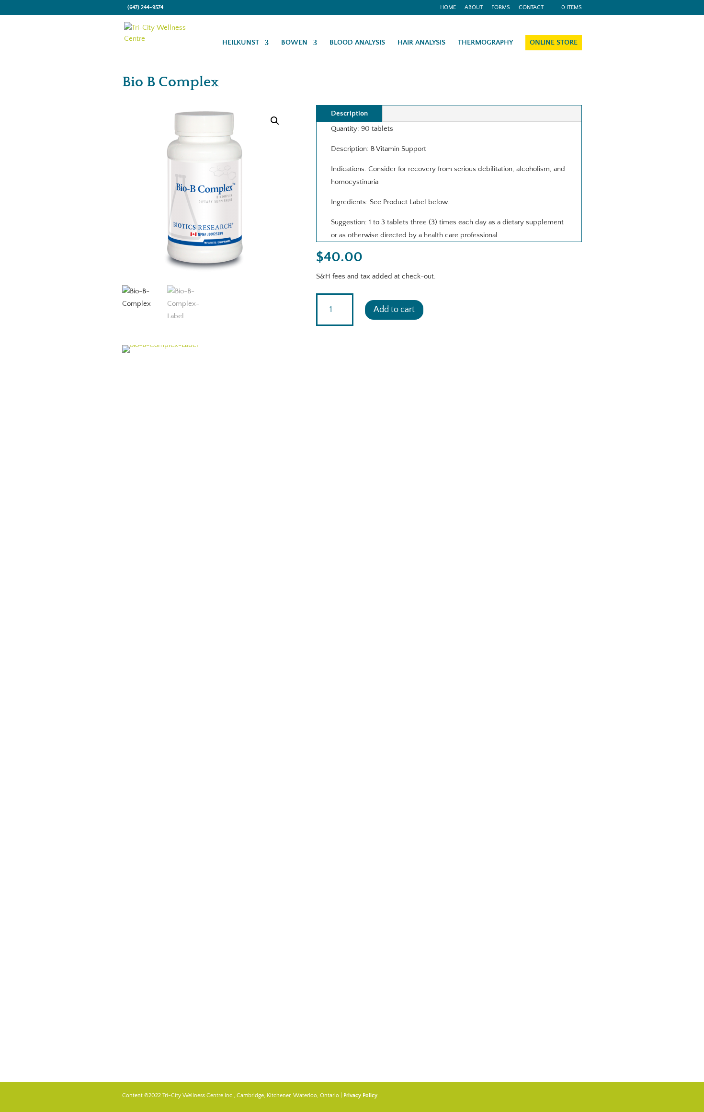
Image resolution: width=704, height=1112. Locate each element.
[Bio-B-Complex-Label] (206, 345)
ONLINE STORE (554, 42)
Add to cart (394, 309)
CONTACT (531, 8)
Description (349, 113)
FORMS (500, 8)
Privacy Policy (360, 1095)
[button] (275, 120)
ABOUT (474, 8)
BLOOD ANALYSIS (357, 42)
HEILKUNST (240, 42)
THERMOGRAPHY (485, 42)
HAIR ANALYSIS (421, 42)
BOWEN (294, 42)
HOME (448, 8)
